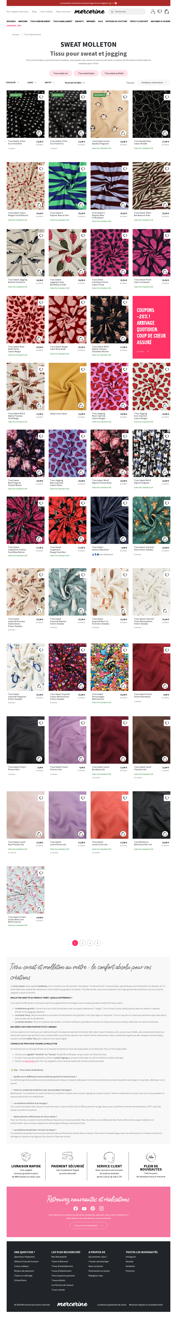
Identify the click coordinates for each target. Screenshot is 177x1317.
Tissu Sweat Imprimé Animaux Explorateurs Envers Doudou (16, 622)
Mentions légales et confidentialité (146, 1304)
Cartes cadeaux (21, 1266)
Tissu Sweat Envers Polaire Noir (17, 768)
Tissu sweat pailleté (114, 73)
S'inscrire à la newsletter (86, 1225)
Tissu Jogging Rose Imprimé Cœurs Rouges (99, 416)
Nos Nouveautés (59, 1256)
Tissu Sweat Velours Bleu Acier (100, 548)
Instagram (131, 1256)
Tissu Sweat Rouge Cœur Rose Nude (59, 347)
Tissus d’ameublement (62, 1266)
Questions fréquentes (24, 1256)
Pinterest (130, 1270)
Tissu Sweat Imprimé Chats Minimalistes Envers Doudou (144, 621)
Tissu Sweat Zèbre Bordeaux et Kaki (142, 214)
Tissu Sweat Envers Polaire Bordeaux (143, 695)
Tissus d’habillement (61, 1270)
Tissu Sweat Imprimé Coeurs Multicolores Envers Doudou (60, 696)
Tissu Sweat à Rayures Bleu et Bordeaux (98, 215)
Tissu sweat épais (86, 73)
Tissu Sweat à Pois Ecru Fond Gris (58, 142)
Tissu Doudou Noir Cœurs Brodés (142, 142)
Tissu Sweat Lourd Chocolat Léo (142, 768)
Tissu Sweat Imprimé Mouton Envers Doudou (58, 621)
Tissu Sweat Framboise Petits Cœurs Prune (100, 282)
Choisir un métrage (23, 1275)
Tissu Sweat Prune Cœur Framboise (142, 280)
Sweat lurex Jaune (58, 413)
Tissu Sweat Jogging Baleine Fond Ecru (17, 280)
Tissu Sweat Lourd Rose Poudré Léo (16, 843)
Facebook (130, 1266)
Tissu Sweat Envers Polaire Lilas (59, 768)
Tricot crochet (58, 1289)
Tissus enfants (58, 1280)
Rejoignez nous (95, 1275)
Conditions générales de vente (111, 1304)
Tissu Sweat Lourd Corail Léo (99, 843)
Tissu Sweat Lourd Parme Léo (58, 843)
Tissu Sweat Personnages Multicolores (98, 696)
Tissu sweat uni (61, 73)
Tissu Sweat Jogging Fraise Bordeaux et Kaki (58, 282)
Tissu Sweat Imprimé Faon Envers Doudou (144, 548)
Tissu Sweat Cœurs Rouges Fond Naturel (18, 214)
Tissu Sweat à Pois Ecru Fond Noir (16, 142)
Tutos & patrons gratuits (63, 1275)
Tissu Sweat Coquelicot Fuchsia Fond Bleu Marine (17, 549)
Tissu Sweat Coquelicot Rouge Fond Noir (58, 549)
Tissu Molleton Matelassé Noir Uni (143, 843)
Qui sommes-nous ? (97, 1256)
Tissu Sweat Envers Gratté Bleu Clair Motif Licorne (17, 919)
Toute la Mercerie (59, 1261)
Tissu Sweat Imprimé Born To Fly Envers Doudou (100, 621)
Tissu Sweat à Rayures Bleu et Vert (59, 214)
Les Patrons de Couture (62, 1285)
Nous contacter (63, 11)
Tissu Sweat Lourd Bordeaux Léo (100, 768)
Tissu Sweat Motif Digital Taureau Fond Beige (16, 416)
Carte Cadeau (46, 11)
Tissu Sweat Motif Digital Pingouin (142, 481)
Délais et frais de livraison (26, 1261)
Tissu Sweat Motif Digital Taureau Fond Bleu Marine (100, 349)
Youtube (129, 1261)
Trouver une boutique (98, 1261)
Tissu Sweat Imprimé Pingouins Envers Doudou (17, 696)
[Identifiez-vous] (153, 11)
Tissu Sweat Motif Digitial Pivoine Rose (102, 481)
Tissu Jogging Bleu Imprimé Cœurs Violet (56, 482)
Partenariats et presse (99, 1270)
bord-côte (30, 1061)
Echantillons (20, 1280)
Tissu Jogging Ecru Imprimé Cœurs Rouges (141, 416)
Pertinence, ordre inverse (152, 82)
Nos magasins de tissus (18, 11)
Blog (34, 11)
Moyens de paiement (24, 1270)
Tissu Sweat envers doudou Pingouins (101, 142)
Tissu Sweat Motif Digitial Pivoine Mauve (15, 482)
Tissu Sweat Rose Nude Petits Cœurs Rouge (16, 349)
